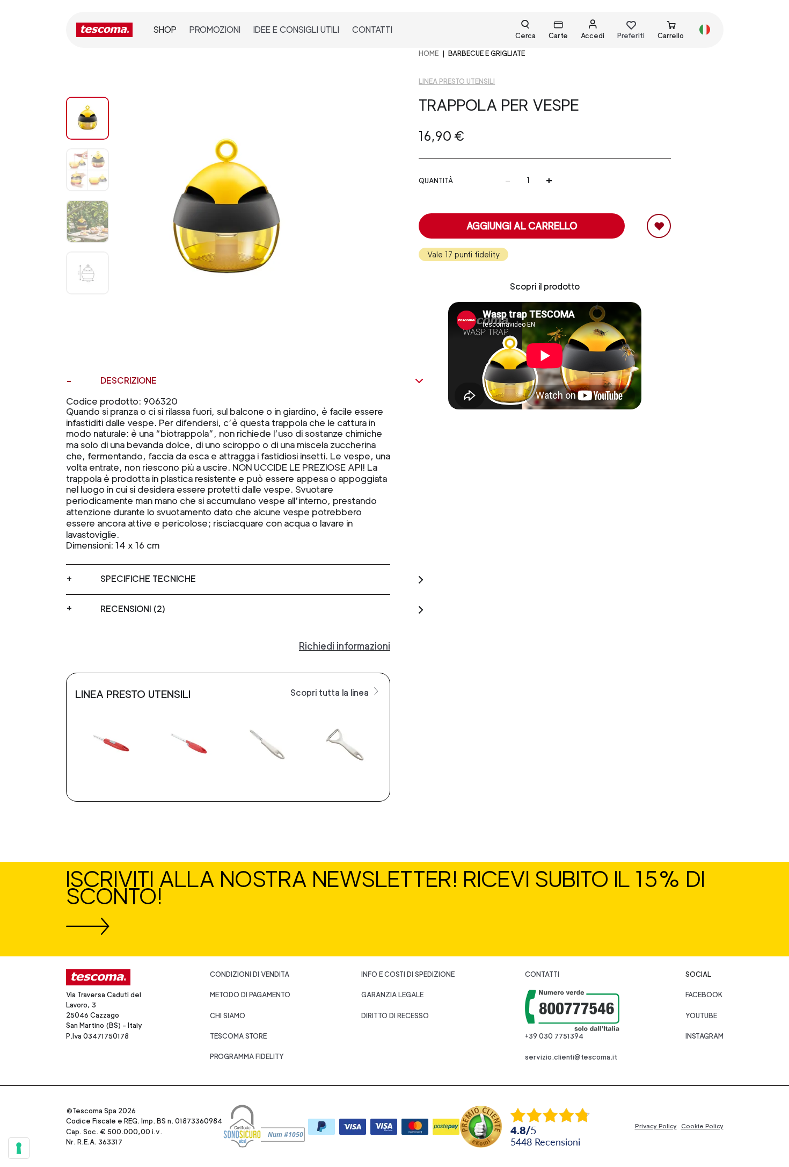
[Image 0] (87, 118)
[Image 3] (87, 272)
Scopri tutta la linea (330, 693)
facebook (704, 995)
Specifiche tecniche (148, 579)
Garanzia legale (392, 995)
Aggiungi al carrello (522, 226)
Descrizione (128, 381)
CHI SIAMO (227, 1016)
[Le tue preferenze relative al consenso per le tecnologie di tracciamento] (19, 1148)
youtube (701, 1016)
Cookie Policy (702, 1126)
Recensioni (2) (132, 609)
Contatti (542, 974)
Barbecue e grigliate (486, 53)
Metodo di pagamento (250, 995)
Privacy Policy (656, 1126)
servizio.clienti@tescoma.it (571, 1057)
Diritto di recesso (395, 1016)
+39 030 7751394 (554, 1036)
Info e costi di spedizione (408, 974)
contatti (372, 30)
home (429, 53)
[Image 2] (87, 221)
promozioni (214, 30)
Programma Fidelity (247, 1057)
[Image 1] (87, 169)
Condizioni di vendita (249, 974)
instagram (704, 1036)
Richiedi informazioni (344, 646)
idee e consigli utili (296, 30)
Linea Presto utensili (457, 81)
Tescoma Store (238, 1036)
